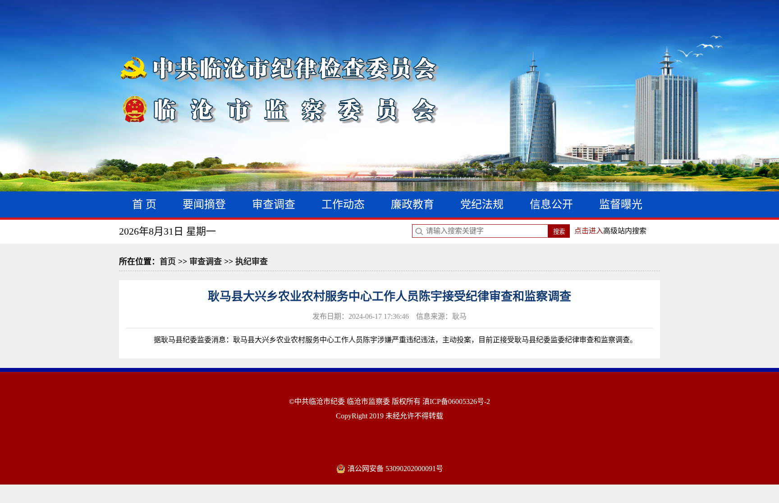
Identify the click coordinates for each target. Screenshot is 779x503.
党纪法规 (482, 204)
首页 (168, 261)
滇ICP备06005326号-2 (456, 401)
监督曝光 (620, 204)
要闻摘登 (204, 204)
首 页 (144, 204)
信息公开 (551, 204)
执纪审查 (251, 261)
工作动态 (343, 204)
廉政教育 (412, 204)
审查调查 (273, 204)
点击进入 (588, 231)
